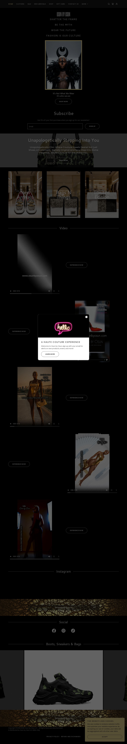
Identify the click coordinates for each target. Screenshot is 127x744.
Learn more (50, 354)
